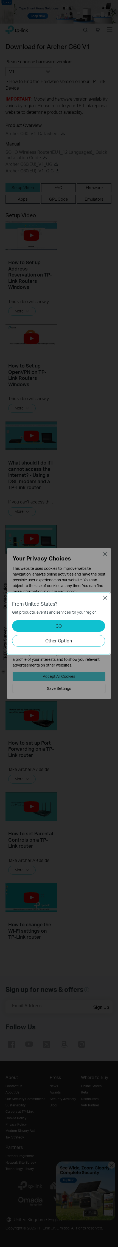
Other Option (58, 641)
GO (58, 626)
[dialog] (59, 623)
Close (105, 598)
